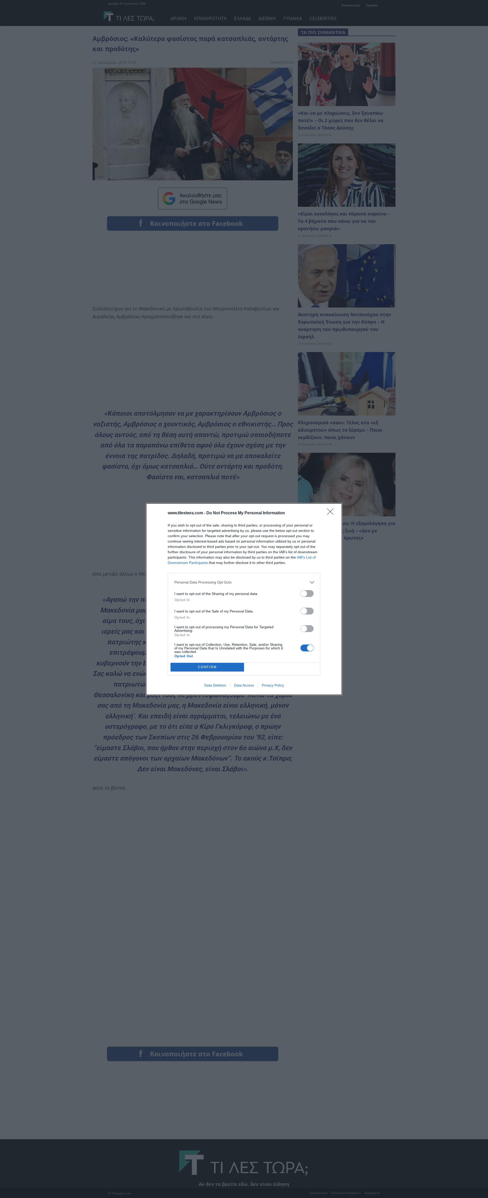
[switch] (307, 593)
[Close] (332, 513)
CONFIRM (207, 667)
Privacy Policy (273, 685)
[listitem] (244, 582)
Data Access (244, 685)
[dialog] (244, 599)
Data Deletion (215, 685)
